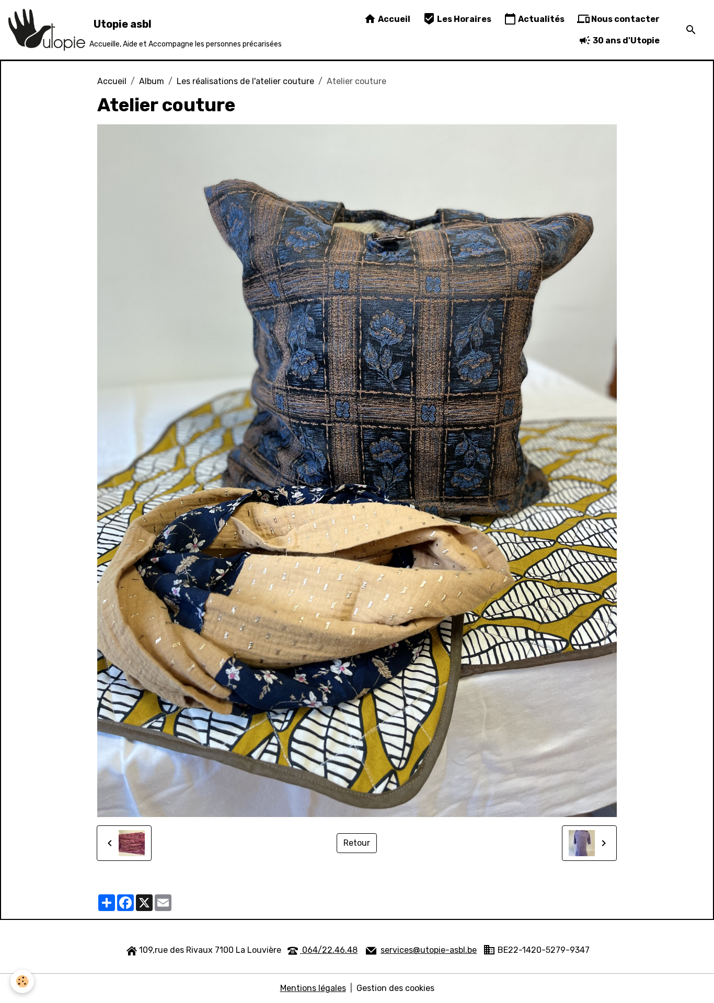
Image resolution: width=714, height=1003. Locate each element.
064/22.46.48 (329, 950)
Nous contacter (625, 19)
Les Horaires (463, 19)
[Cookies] (22, 981)
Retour (356, 843)
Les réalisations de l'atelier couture (245, 81)
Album (151, 81)
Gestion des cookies (395, 988)
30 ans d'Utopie (625, 40)
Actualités (540, 19)
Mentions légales (313, 988)
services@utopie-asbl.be (429, 950)
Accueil (393, 19)
